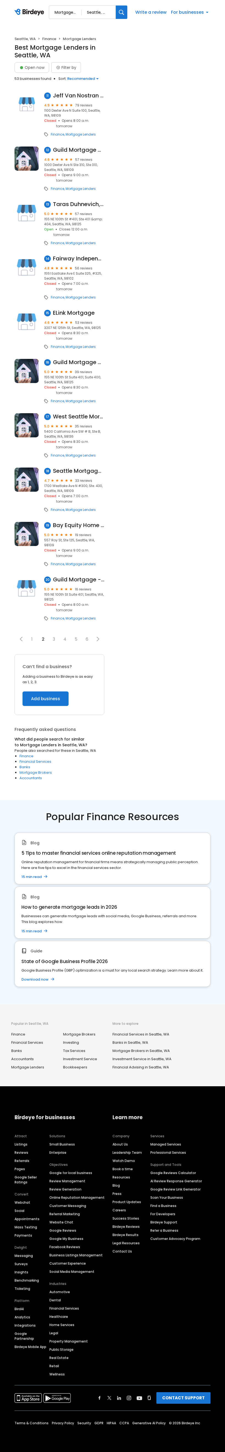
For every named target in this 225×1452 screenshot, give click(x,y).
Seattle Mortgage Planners (78, 471)
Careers (119, 1210)
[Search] (121, 12)
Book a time (123, 1169)
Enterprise (57, 1152)
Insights (21, 1272)
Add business (45, 699)
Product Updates (127, 1202)
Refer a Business (164, 1230)
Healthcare (58, 1316)
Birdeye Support (163, 1222)
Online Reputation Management (77, 1197)
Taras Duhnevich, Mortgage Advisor (78, 204)
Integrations (25, 1325)
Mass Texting (26, 1227)
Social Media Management (71, 1271)
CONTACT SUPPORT (183, 1398)
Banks (24, 767)
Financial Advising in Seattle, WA (141, 1067)
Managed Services (165, 1144)
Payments (23, 1235)
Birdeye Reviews (126, 1226)
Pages (20, 1169)
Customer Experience (67, 1263)
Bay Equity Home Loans (78, 525)
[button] (21, 639)
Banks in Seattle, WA (130, 1042)
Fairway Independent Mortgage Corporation (78, 258)
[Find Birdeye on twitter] (109, 1398)
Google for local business (70, 1172)
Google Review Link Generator (175, 1189)
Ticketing (22, 1288)
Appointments (27, 1219)
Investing (71, 1042)
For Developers (162, 1214)
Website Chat (61, 1222)
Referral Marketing (64, 1214)
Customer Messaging (67, 1205)
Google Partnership (24, 1336)
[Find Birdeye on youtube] (139, 1398)
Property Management (68, 1341)
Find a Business (163, 1205)
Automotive (59, 1292)
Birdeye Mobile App (30, 1346)
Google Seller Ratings (26, 1179)
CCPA (124, 1423)
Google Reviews (62, 1230)
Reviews (21, 1152)
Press (117, 1193)
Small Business (62, 1144)
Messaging (24, 1255)
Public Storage (61, 1349)
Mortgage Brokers (35, 772)
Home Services (61, 1324)
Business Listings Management (76, 1255)
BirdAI (19, 1309)
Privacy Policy (63, 1423)
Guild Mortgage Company (78, 150)
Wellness (57, 1374)
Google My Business (66, 1238)
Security (84, 1423)
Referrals (22, 1160)
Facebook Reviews (64, 1247)
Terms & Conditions (32, 1423)
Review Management (67, 1181)
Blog (116, 1185)
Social (19, 1210)
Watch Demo (124, 1160)
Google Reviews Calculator (173, 1172)
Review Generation (65, 1189)
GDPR (98, 1423)
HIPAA (111, 1423)
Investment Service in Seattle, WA (142, 1059)
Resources (121, 1177)
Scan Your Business (166, 1197)
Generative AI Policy (149, 1423)
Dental (55, 1300)
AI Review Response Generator (176, 1181)
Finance (49, 38)
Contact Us (122, 1251)
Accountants (30, 778)
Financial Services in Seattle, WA (141, 1034)
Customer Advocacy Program (175, 1238)
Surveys (21, 1264)
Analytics (22, 1317)
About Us (120, 1144)
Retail (54, 1366)
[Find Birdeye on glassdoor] (149, 1398)
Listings (21, 1144)
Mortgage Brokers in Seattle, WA (141, 1050)
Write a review (151, 12)
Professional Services (168, 1152)
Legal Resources (126, 1243)
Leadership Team (127, 1152)
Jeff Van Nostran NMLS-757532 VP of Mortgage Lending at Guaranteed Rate (78, 95)
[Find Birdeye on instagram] (129, 1398)
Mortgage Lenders (81, 134)
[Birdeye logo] (30, 12)
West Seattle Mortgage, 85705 (78, 416)
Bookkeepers (75, 1067)
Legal (53, 1333)
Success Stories (126, 1218)
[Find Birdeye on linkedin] (119, 1398)
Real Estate (59, 1357)
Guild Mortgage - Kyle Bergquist (78, 579)
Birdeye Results (126, 1234)
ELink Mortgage (74, 312)
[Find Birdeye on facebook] (99, 1398)
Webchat (22, 1202)
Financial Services (35, 761)
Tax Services (74, 1050)
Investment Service (80, 1059)
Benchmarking (27, 1280)
